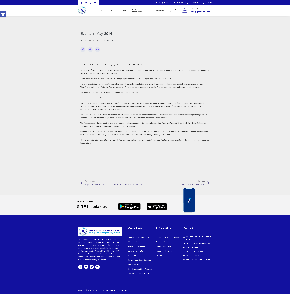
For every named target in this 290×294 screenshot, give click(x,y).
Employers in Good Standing (139, 260)
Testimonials (161, 242)
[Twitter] (90, 49)
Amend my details (135, 251)
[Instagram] (92, 267)
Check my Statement (136, 246)
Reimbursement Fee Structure (140, 269)
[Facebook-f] (82, 49)
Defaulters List (134, 264)
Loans (124, 10)
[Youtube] (97, 49)
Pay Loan (132, 255)
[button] (3, 14)
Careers (159, 255)
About (113, 10)
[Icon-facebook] (80, 267)
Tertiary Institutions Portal (138, 273)
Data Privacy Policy (163, 246)
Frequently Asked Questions (167, 237)
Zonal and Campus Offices (138, 237)
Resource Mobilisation (137, 10)
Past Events (109, 41)
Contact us (173, 10)
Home (103, 10)
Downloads (159, 10)
